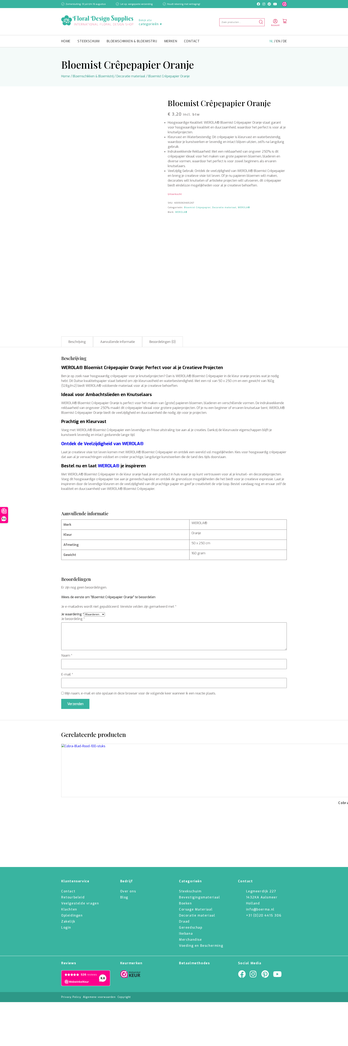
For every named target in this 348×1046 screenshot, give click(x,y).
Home (65, 41)
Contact (192, 41)
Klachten (69, 909)
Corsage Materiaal (195, 909)
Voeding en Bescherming (201, 946)
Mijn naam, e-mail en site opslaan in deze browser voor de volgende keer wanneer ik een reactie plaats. (140, 693)
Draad (184, 921)
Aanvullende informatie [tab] (117, 342)
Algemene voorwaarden (99, 997)
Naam (66, 655)
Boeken (185, 903)
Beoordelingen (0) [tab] (162, 342)
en (278, 41)
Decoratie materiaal (130, 76)
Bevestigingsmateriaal (199, 897)
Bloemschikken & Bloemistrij (132, 41)
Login (66, 927)
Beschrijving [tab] (77, 342)
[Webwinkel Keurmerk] (130, 975)
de (285, 41)
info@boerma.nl (260, 909)
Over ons (128, 891)
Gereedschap (190, 927)
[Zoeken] (260, 22)
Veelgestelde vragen (80, 903)
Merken (170, 41)
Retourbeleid (73, 897)
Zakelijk (68, 921)
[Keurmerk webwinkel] (284, 4)
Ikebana (186, 933)
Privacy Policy (71, 997)
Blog (124, 897)
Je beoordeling (73, 619)
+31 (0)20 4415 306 (264, 915)
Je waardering (72, 614)
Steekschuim (89, 41)
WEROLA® (244, 207)
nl (271, 41)
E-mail (67, 674)
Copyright (124, 997)
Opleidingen (72, 915)
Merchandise (190, 939)
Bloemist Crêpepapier (197, 207)
